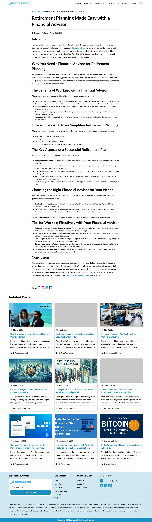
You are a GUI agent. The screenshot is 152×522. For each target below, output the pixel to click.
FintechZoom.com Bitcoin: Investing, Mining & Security (121, 446)
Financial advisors (79, 48)
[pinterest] (43, 287)
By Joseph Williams (41, 33)
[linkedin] (50, 287)
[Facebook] (101, 485)
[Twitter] (105, 485)
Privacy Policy (82, 487)
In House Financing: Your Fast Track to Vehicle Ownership (118, 335)
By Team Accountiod (20, 353)
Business (125, 3)
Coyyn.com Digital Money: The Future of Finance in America (28, 391)
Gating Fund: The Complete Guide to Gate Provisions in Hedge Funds (75, 391)
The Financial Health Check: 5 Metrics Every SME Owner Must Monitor (118, 391)
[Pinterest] (110, 485)
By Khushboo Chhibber (112, 353)
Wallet (134, 3)
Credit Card (99, 3)
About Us (80, 480)
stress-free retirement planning (78, 275)
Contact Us (81, 484)
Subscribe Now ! (30, 492)
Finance (40, 11)
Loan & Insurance (113, 3)
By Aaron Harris (64, 464)
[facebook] (39, 287)
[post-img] (30, 315)
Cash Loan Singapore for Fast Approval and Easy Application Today (75, 335)
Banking (78, 3)
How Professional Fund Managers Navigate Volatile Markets (30, 335)
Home (34, 11)
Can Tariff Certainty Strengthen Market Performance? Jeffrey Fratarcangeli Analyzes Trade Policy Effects (28, 446)
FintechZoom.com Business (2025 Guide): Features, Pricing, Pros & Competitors (75, 446)
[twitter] (46, 287)
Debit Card (88, 3)
